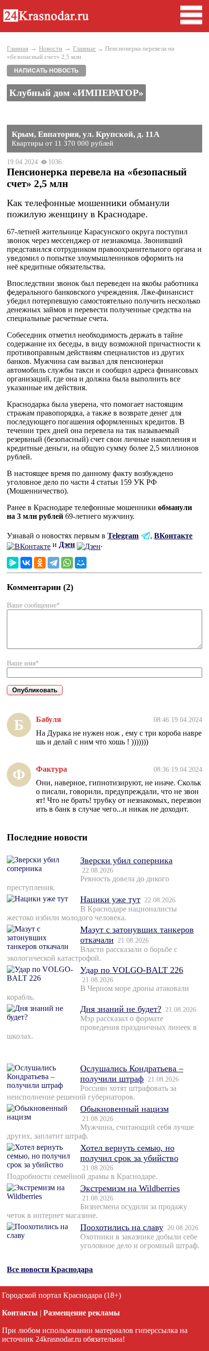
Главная (17, 48)
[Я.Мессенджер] (12, 563)
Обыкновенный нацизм (124, 1109)
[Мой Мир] (81, 563)
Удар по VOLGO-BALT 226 (131, 970)
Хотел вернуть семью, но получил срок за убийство (129, 1153)
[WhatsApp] (67, 563)
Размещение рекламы (81, 1313)
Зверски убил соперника (126, 860)
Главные (84, 48)
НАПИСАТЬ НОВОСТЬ (46, 70)
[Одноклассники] (40, 563)
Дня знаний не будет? (120, 1009)
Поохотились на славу (121, 1227)
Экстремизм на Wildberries (130, 1188)
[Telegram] (53, 563)
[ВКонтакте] (26, 563)
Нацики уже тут (110, 899)
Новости (50, 48)
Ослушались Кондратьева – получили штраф (131, 1074)
